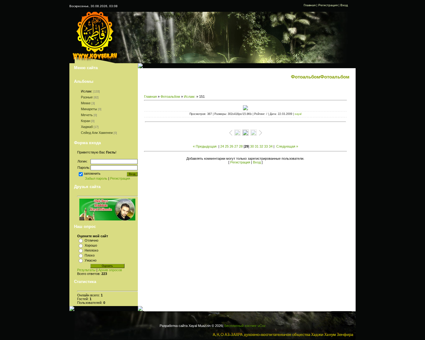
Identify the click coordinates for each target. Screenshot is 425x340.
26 (231, 146)
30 (252, 146)
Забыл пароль (96, 178)
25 (227, 146)
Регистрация (328, 5)
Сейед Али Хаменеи (97, 133)
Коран (85, 121)
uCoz (262, 326)
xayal (298, 114)
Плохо (90, 255)
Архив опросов (110, 270)
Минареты (89, 109)
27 (236, 146)
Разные (87, 97)
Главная (309, 5)
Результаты (86, 270)
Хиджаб (87, 127)
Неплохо (91, 250)
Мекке (86, 103)
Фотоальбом (170, 96)
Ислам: (86, 91)
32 (261, 146)
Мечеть (87, 115)
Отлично (91, 240)
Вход (344, 5)
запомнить (92, 173)
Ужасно (90, 260)
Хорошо (91, 245)
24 (222, 146)
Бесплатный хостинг (240, 326)
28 (241, 146)
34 (271, 146)
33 (266, 146)
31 (257, 146)
